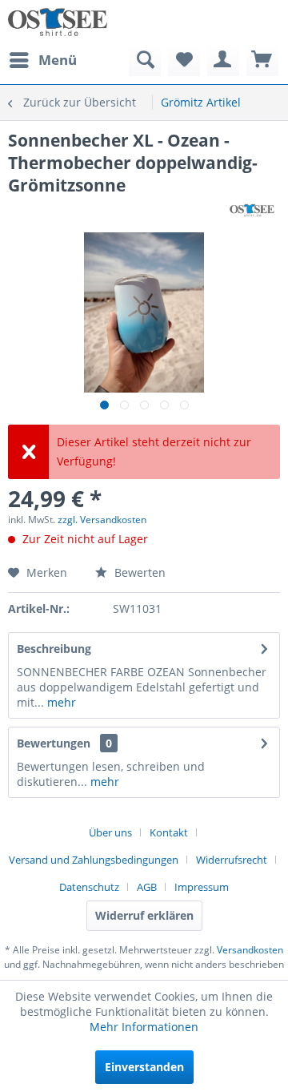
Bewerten (138, 572)
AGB (147, 887)
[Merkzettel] (184, 60)
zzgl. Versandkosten (102, 519)
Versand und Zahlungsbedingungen (93, 859)
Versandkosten (250, 950)
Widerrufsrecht (231, 859)
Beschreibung (54, 648)
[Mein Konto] (223, 60)
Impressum (201, 887)
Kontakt (169, 832)
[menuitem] (42, 60)
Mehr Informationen (144, 1026)
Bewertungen (53, 743)
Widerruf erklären (144, 915)
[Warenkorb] (262, 60)
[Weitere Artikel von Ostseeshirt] (252, 210)
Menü (57, 59)
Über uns (110, 832)
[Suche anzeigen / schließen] (145, 60)
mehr (60, 702)
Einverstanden (144, 1066)
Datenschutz (89, 887)
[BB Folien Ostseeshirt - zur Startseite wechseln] (57, 22)
